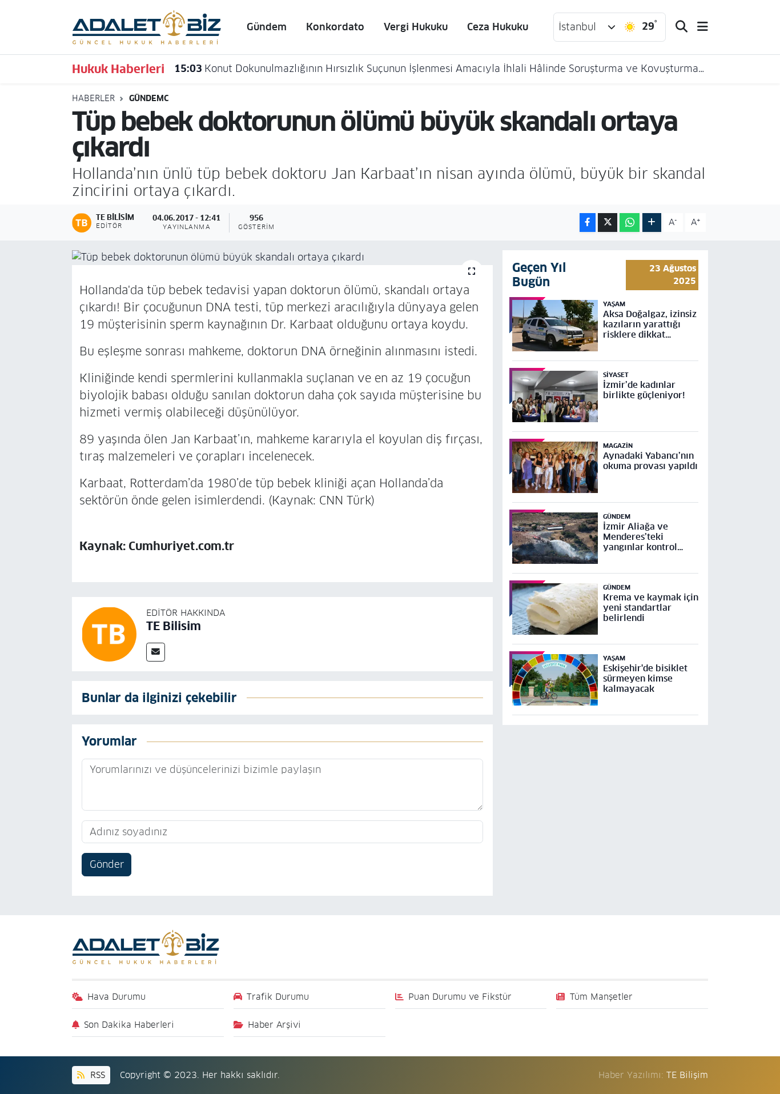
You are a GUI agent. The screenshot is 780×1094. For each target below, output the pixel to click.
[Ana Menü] (697, 27)
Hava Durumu (116, 996)
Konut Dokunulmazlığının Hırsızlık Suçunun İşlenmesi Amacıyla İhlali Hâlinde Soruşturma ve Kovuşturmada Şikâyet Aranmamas (441, 68)
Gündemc (148, 98)
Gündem (267, 27)
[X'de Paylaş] (607, 222)
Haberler (93, 98)
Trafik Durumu (278, 996)
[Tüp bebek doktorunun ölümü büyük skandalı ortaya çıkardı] (282, 257)
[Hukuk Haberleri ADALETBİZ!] (147, 26)
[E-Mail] (155, 652)
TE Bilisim (173, 626)
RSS (96, 1074)
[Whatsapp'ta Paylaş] (630, 222)
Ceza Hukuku (497, 27)
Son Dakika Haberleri (129, 1024)
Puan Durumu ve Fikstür (460, 996)
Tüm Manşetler (601, 996)
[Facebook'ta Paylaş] (588, 222)
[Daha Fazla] (651, 222)
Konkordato (335, 27)
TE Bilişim (687, 1074)
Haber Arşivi (274, 1024)
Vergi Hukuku (416, 27)
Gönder (107, 864)
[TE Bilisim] (109, 633)
